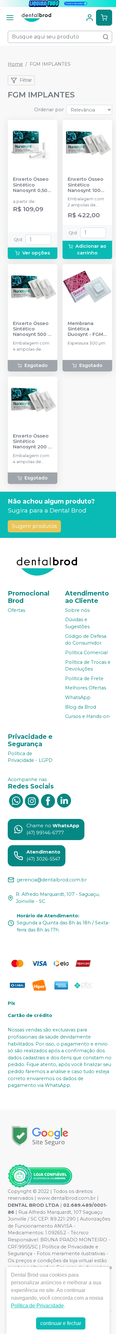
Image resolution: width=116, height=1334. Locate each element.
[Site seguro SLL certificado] (40, 1136)
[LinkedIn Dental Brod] (64, 800)
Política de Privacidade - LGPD (30, 757)
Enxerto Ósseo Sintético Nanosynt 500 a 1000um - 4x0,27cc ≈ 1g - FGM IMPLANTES (32, 329)
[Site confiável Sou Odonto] (40, 1176)
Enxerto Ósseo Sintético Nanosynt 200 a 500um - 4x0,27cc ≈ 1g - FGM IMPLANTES (32, 441)
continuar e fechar (60, 1323)
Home (15, 64)
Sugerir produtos (34, 526)
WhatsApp (78, 697)
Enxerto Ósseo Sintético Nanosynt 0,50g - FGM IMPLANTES (32, 185)
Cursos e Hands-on (87, 716)
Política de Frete (84, 678)
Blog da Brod (80, 707)
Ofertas (16, 610)
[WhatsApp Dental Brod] (16, 800)
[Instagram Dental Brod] (32, 800)
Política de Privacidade (37, 1305)
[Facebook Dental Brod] (48, 800)
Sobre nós (77, 610)
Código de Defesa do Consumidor (85, 639)
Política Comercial (86, 652)
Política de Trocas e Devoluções (88, 665)
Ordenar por (49, 110)
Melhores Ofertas (85, 688)
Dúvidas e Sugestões (77, 623)
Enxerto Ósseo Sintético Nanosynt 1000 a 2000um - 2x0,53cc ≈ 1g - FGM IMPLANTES (86, 185)
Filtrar (26, 80)
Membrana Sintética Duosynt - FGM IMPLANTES (85, 329)
